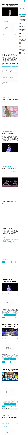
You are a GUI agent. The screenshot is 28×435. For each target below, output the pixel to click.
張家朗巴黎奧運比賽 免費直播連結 (7, 131)
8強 (8, 317)
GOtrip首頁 (3, 21)
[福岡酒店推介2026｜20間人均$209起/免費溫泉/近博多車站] (20, 26)
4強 (6, 317)
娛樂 (8, 21)
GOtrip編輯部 (4, 293)
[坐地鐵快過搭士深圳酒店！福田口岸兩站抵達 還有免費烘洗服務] (20, 29)
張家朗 (16, 317)
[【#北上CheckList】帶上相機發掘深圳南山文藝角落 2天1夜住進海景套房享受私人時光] (20, 36)
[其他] (17, 18)
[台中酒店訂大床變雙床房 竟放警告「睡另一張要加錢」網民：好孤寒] (20, 46)
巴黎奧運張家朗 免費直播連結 (6, 97)
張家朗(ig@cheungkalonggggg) (6, 57)
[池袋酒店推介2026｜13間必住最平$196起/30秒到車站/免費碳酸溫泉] (20, 16)
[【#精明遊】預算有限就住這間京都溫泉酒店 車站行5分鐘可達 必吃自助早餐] (20, 39)
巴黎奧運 (12, 317)
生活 (6, 21)
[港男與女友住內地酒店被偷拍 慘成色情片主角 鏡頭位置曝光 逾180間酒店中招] (20, 49)
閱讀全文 (10, 315)
